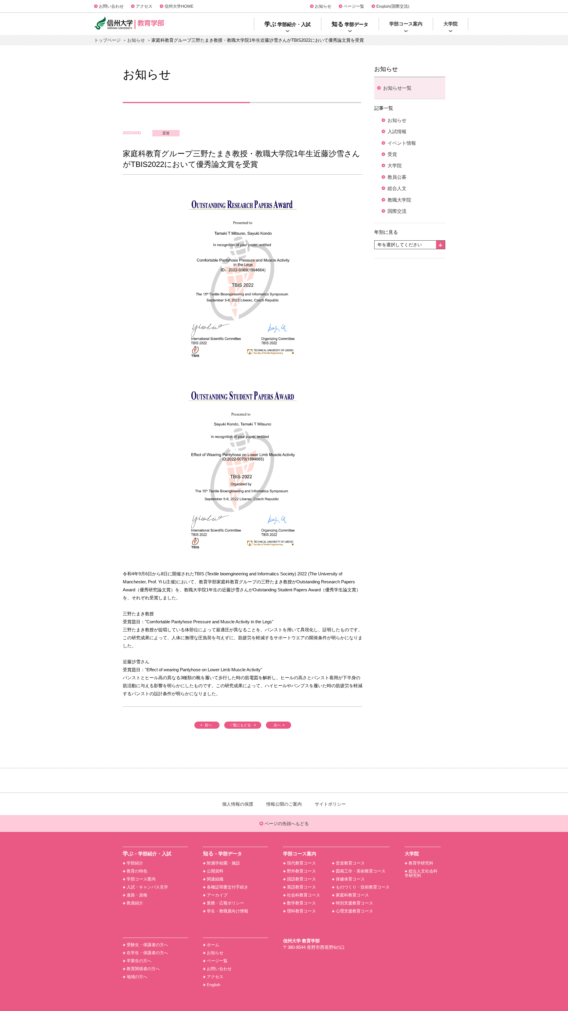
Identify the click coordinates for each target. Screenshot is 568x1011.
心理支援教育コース (354, 911)
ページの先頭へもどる (286, 823)
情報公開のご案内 (284, 803)
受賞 (166, 133)
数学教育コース (301, 903)
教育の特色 (137, 871)
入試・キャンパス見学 (147, 887)
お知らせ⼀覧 (397, 88)
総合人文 (397, 188)
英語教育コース (301, 887)
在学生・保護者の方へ (147, 952)
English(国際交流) (392, 6)
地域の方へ (137, 976)
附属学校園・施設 (223, 863)
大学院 (395, 165)
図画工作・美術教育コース (360, 871)
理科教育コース (301, 911)
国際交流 (397, 211)
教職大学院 (399, 199)
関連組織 (215, 879)
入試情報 (397, 131)
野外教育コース (301, 871)
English (213, 984)
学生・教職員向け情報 (227, 911)
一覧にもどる (240, 725)
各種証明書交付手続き (227, 887)
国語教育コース (301, 879)
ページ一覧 (353, 6)
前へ (208, 725)
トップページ (107, 40)
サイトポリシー (330, 803)
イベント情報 (402, 143)
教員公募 (397, 177)
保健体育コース (350, 879)
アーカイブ (217, 895)
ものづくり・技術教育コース (363, 887)
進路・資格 (137, 895)
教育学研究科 (421, 863)
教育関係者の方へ (143, 968)
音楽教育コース (350, 863)
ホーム (213, 944)
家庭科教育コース (352, 895)
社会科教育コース (303, 895)
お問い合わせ (111, 6)
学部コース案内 (141, 879)
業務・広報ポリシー (225, 903)
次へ (277, 725)
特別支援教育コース (354, 903)
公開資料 (215, 871)
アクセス (144, 6)
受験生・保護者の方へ (147, 944)
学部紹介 (135, 863)
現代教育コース (301, 863)
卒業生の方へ (139, 960)
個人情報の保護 (237, 803)
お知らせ (323, 6)
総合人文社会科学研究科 (421, 873)
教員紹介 (135, 903)
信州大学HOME (178, 6)
